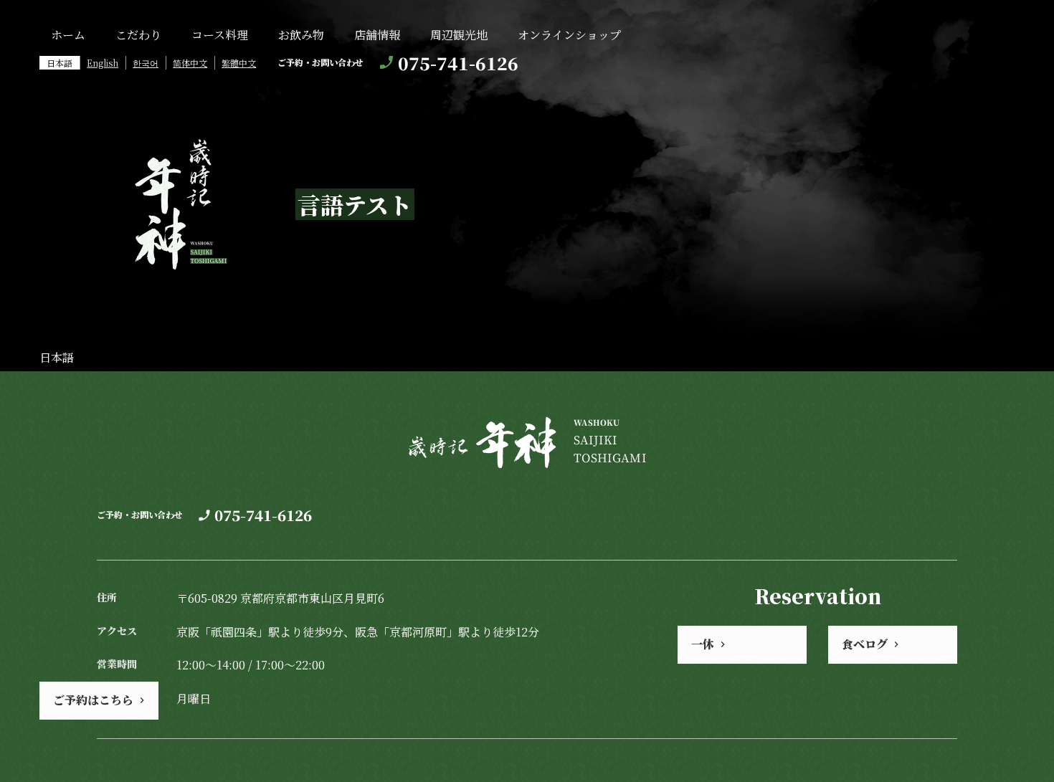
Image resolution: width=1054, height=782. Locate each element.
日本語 (59, 63)
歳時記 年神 (178, 204)
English (102, 63)
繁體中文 (239, 63)
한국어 (145, 63)
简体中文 (190, 63)
